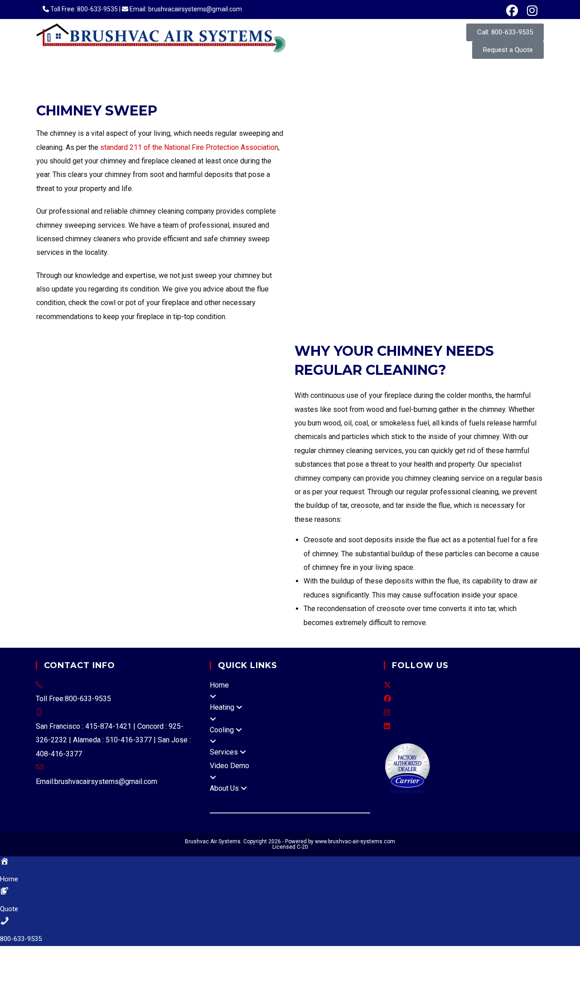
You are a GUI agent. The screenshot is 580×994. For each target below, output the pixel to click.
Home (219, 685)
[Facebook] (387, 698)
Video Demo (229, 765)
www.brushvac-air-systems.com (355, 841)
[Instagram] (387, 712)
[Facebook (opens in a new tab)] (512, 11)
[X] (387, 685)
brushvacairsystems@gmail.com (105, 781)
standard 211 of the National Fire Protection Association (189, 147)
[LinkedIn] (387, 726)
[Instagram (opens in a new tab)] (529, 11)
